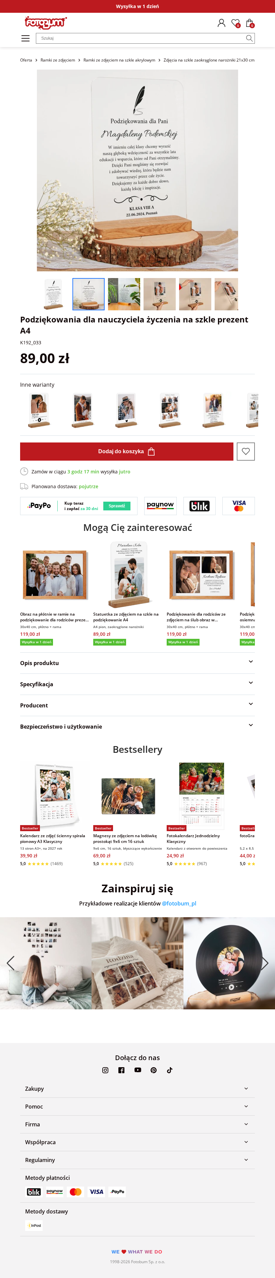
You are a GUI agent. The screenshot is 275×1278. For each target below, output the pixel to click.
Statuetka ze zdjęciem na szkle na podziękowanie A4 (126, 617)
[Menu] (25, 38)
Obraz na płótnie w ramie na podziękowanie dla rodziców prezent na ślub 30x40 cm (55, 617)
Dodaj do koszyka (121, 451)
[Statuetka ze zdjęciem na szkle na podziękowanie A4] (128, 574)
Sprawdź (117, 506)
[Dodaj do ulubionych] (246, 451)
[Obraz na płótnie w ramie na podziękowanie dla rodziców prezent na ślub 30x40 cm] (55, 574)
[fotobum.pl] (46, 23)
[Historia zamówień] (221, 22)
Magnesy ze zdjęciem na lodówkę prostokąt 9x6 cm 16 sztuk (125, 838)
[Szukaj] (249, 38)
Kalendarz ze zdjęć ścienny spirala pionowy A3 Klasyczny (52, 838)
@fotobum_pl (179, 903)
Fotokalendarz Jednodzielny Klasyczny (193, 838)
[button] (10, 963)
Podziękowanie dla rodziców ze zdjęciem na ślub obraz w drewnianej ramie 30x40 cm (196, 617)
